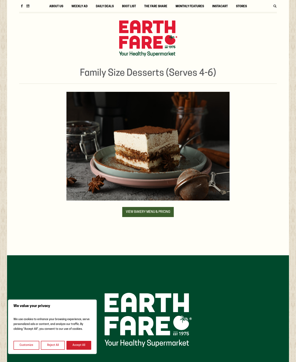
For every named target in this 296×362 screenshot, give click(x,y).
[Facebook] (21, 5)
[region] (52, 327)
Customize (26, 345)
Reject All (53, 345)
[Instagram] (27, 5)
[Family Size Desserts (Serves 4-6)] (148, 146)
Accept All (78, 345)
